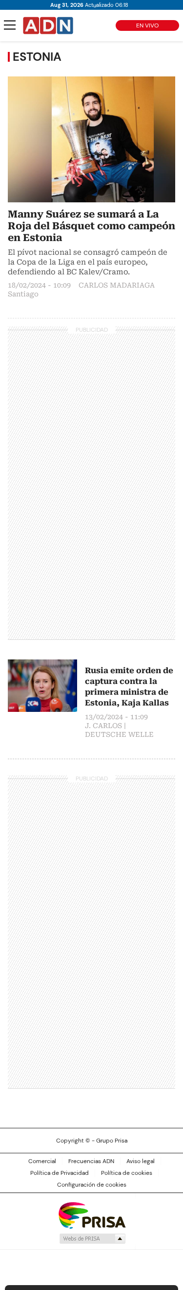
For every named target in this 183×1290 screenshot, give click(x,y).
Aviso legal (140, 1161)
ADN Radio (48, 25)
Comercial (42, 1161)
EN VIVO (147, 25)
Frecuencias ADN (91, 1161)
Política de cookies (126, 1173)
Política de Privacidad (59, 1173)
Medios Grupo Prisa (92, 1238)
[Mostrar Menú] (10, 25)
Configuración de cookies (91, 1185)
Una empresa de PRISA (92, 1215)
